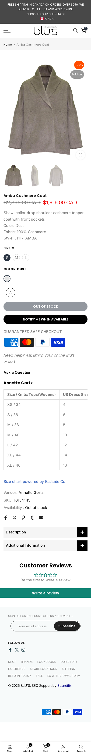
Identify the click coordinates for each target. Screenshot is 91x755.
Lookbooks (46, 662)
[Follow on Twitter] (17, 650)
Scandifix (64, 686)
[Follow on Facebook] (10, 650)
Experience (16, 669)
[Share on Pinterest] (23, 518)
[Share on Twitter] (14, 518)
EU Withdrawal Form (63, 675)
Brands (27, 662)
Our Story (68, 662)
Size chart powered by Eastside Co (34, 481)
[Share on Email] (41, 518)
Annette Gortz (31, 492)
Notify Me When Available (45, 319)
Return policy (19, 675)
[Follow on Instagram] (23, 650)
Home (8, 44)
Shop (12, 662)
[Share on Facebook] (6, 518)
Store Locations (43, 669)
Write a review (45, 593)
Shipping (68, 669)
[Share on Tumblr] (32, 518)
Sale (39, 675)
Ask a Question (18, 372)
